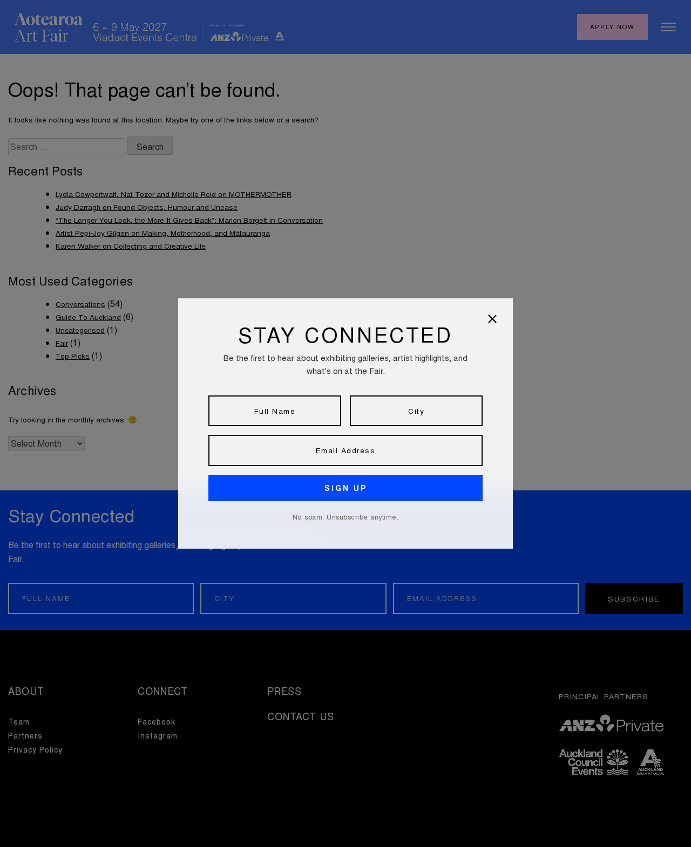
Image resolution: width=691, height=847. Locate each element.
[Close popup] (492, 319)
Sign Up (345, 488)
